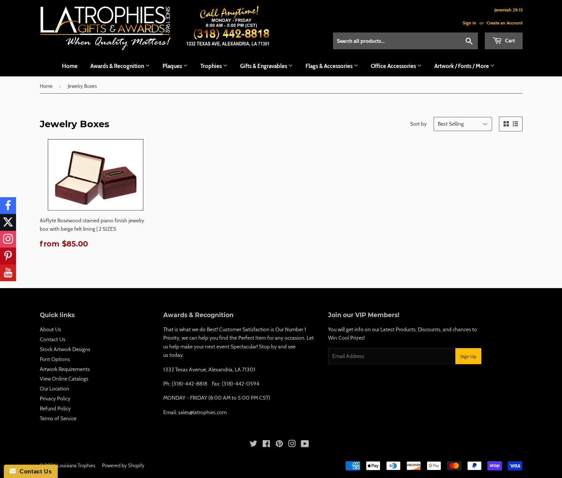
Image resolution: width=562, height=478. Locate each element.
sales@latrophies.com (202, 412)
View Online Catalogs (64, 378)
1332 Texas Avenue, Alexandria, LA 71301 (209, 369)
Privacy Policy (55, 398)
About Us (50, 329)
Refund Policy (55, 408)
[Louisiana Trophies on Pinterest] (279, 444)
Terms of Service (58, 418)
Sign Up (468, 356)
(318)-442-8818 (189, 383)
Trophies (211, 66)
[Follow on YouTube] (8, 272)
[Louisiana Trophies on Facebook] (266, 444)
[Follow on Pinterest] (8, 256)
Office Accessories (394, 66)
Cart (509, 40)
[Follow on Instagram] (8, 239)
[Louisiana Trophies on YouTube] (305, 444)
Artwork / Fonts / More (462, 66)
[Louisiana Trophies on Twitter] (253, 444)
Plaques (172, 66)
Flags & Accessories (329, 66)
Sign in (469, 23)
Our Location (54, 388)
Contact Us (52, 339)
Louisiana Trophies (76, 465)
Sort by (418, 123)
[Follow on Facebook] (8, 205)
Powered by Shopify (123, 465)
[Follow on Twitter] (8, 222)
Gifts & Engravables (264, 66)
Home (70, 66)
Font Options (55, 359)
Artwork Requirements (65, 369)
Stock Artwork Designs (65, 349)
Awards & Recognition (117, 66)
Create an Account (505, 23)
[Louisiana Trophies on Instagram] (292, 444)
